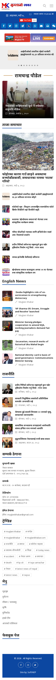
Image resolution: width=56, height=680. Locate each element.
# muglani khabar (12, 531)
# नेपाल (7, 568)
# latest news (10, 575)
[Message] (22, 25)
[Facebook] (3, 25)
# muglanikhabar (12, 537)
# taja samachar (36, 562)
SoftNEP (32, 672)
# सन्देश (29, 531)
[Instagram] (16, 25)
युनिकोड (6, 612)
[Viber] (28, 25)
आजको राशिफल (9, 623)
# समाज (20, 543)
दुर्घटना (5, 596)
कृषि (4, 607)
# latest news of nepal (26, 568)
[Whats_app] (35, 25)
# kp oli (19, 562)
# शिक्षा (28, 550)
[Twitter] (10, 25)
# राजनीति (8, 543)
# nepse (26, 575)
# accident (9, 556)
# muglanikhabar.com (35, 537)
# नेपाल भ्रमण (24, 556)
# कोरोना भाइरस (36, 543)
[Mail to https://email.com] (41, 25)
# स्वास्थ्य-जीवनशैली (12, 550)
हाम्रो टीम (6, 618)
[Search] (45, 5)
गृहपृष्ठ (5, 591)
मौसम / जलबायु (9, 602)
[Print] (47, 25)
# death (8, 562)
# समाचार (39, 556)
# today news (42, 550)
